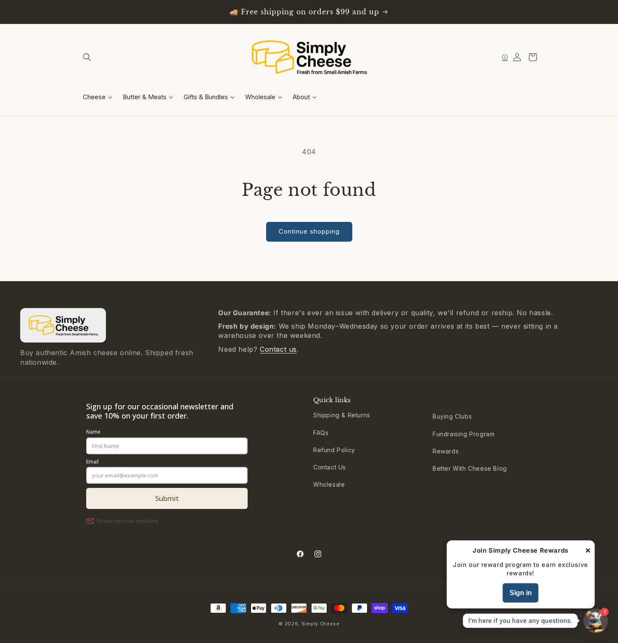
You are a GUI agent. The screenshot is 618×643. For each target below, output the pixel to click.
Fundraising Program (463, 433)
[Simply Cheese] (63, 325)
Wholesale (329, 484)
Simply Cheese (320, 624)
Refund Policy (334, 449)
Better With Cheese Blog (470, 468)
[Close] (587, 551)
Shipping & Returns (341, 415)
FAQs (320, 432)
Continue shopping (309, 231)
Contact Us (329, 467)
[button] (87, 57)
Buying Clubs (452, 416)
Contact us (278, 349)
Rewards (446, 451)
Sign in (521, 592)
